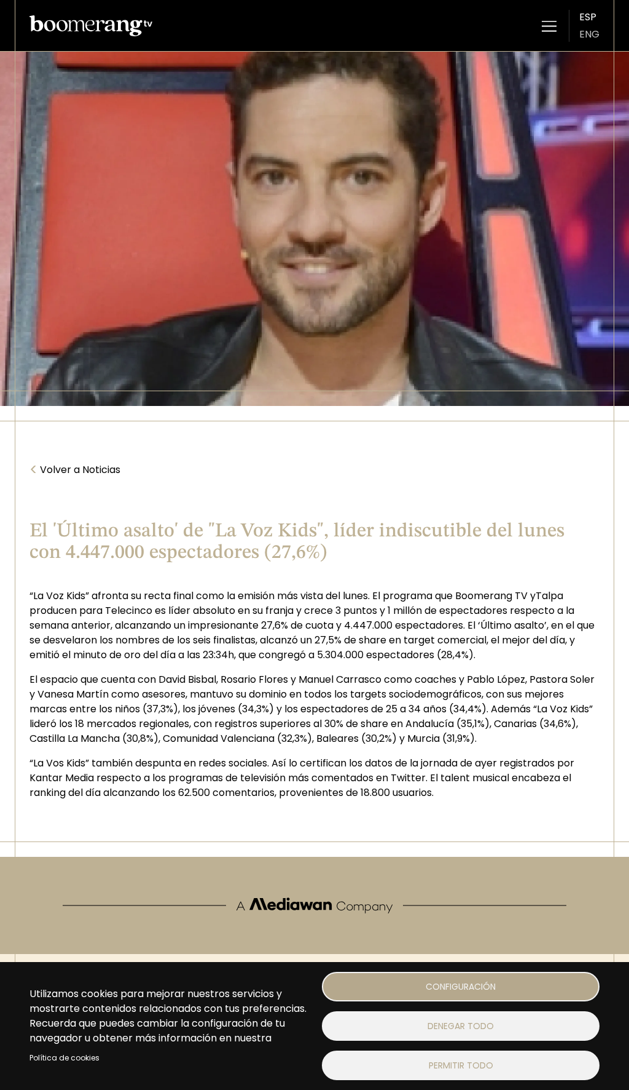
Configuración (461, 987)
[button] (549, 26)
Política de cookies (64, 1057)
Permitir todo (461, 1065)
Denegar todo (461, 1026)
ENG (589, 34)
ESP (587, 17)
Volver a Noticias (74, 470)
